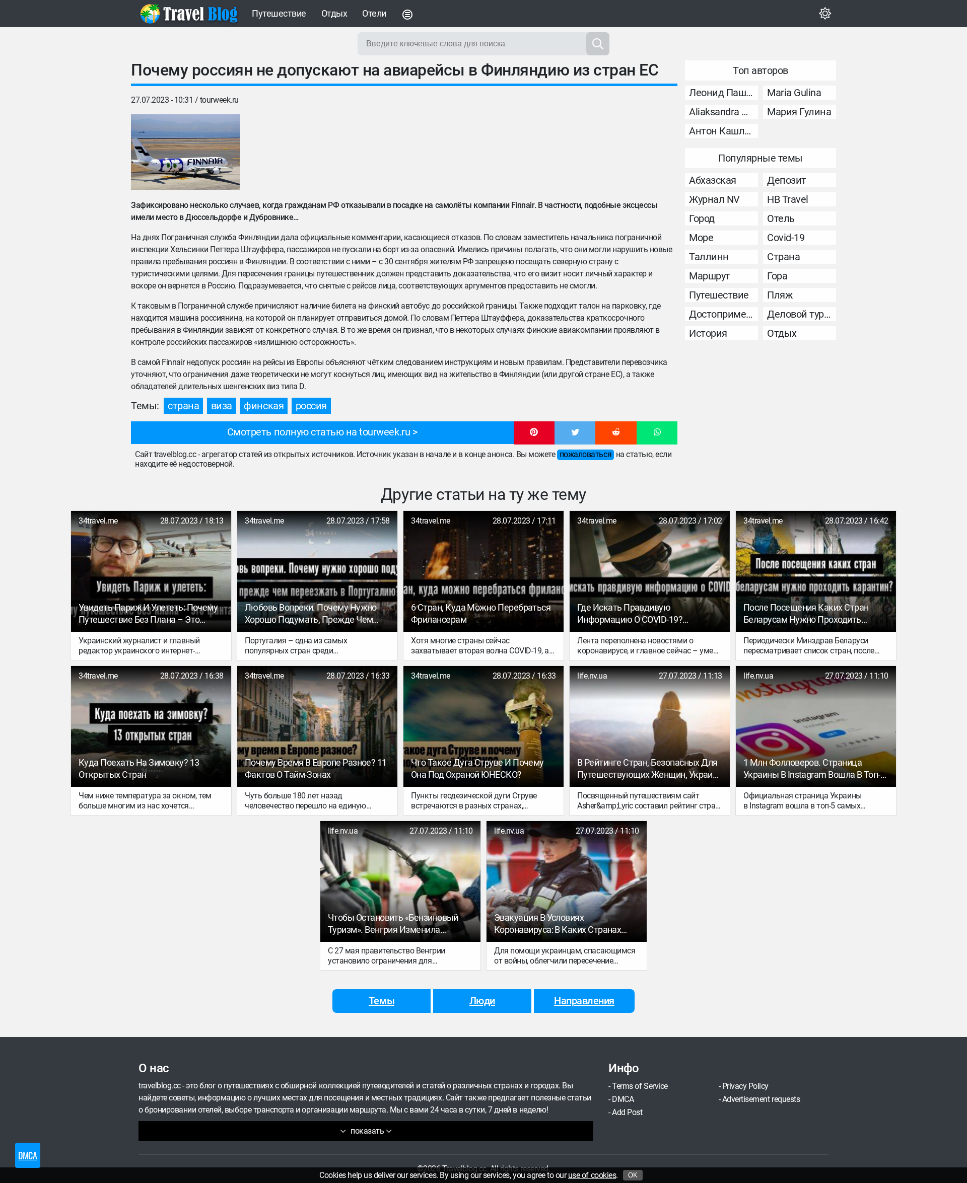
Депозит (786, 180)
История (708, 333)
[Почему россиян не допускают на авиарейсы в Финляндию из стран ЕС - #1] (185, 152)
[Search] (597, 43)
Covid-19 (785, 238)
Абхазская (712, 180)
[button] (534, 433)
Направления (584, 1001)
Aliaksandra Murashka (723, 112)
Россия (311, 406)
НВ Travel (787, 199)
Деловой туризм (801, 314)
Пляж (779, 295)
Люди (482, 1001)
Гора (777, 276)
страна (183, 406)
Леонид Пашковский (723, 93)
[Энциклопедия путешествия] (189, 13)
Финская (264, 406)
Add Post (627, 1112)
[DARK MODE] (825, 14)
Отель (781, 218)
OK (633, 1175)
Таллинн (709, 257)
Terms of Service (639, 1086)
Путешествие (279, 13)
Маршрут (709, 276)
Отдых (334, 13)
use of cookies (592, 1175)
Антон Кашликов (723, 131)
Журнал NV (714, 199)
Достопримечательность (723, 314)
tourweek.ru (219, 100)
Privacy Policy (745, 1086)
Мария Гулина (799, 112)
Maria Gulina (794, 93)
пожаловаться (585, 454)
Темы (381, 1001)
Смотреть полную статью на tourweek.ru (318, 432)
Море (701, 238)
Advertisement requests (761, 1099)
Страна (783, 257)
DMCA (623, 1099)
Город (702, 218)
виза (221, 406)
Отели (374, 13)
